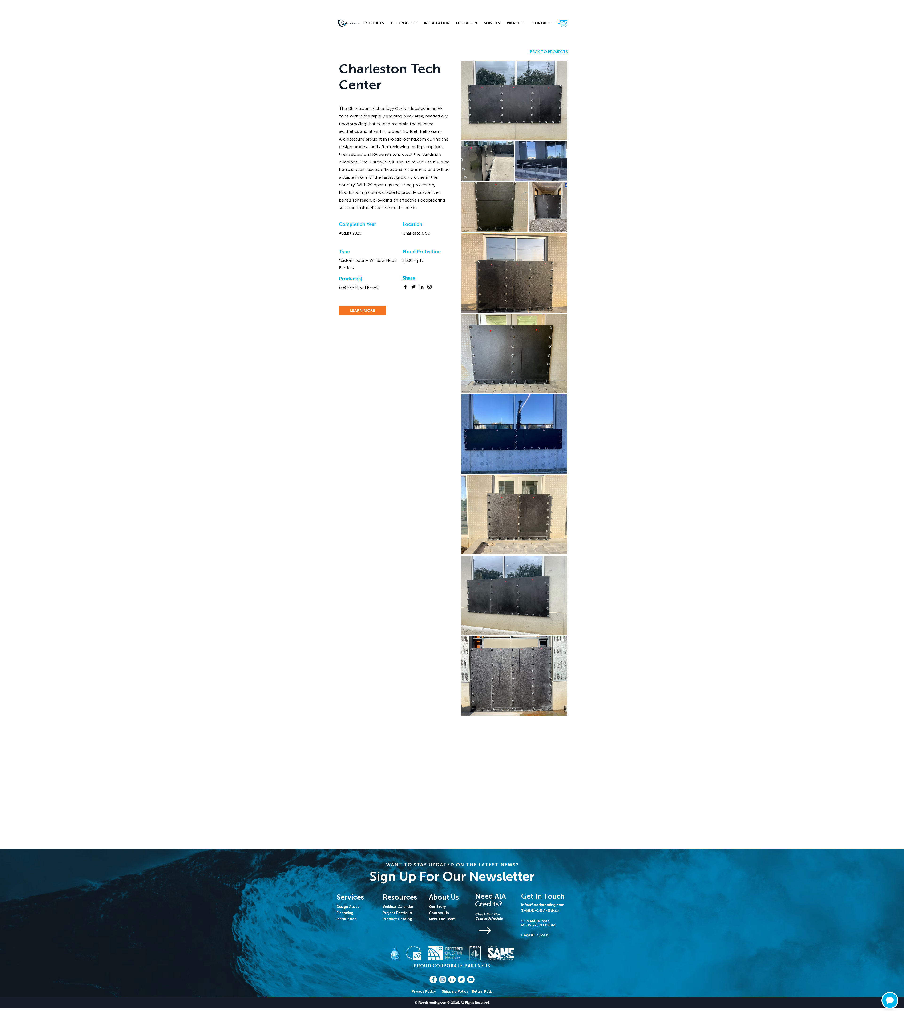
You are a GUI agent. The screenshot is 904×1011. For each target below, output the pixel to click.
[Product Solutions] (497, 930)
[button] (492, 23)
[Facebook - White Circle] (433, 979)
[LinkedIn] (421, 287)
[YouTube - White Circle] (471, 979)
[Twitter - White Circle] (461, 979)
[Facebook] (405, 287)
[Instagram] (429, 287)
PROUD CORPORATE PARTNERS (452, 965)
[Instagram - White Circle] (442, 979)
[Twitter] (413, 287)
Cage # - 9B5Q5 (535, 935)
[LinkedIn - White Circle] (452, 979)
